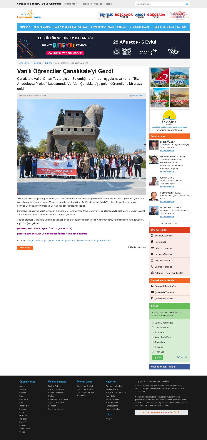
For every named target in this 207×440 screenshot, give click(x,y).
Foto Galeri (87, 4)
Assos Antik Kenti (163, 337)
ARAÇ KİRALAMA (42, 27)
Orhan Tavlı (54, 240)
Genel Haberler (112, 389)
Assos (22, 386)
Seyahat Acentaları (164, 235)
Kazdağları (160, 342)
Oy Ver (157, 357)
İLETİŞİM (181, 27)
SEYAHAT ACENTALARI (102, 27)
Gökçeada (159, 347)
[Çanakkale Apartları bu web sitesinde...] (169, 121)
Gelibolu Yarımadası (164, 323)
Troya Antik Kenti (102, 240)
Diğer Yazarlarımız (170, 224)
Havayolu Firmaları (163, 254)
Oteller (51, 396)
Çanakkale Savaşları (164, 298)
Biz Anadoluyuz (40, 240)
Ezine (21, 412)
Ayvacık (22, 389)
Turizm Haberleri (113, 409)
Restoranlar (160, 242)
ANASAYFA (25, 27)
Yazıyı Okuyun (167, 150)
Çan (21, 402)
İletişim (109, 419)
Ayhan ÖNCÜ (167, 177)
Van (29, 240)
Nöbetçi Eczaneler (163, 248)
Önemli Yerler (71, 4)
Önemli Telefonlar (163, 267)
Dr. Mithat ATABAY (170, 207)
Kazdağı (23, 422)
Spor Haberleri (112, 402)
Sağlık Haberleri (112, 399)
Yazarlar (108, 4)
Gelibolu (23, 415)
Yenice (22, 432)
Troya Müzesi (68, 240)
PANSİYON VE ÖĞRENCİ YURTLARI (71, 27)
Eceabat (23, 409)
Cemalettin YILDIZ (170, 192)
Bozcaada (159, 332)
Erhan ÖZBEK (167, 141)
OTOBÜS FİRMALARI (140, 27)
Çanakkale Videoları (164, 292)
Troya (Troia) (24, 429)
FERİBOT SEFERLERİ (164, 27)
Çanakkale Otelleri (85, 386)
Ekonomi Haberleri (114, 386)
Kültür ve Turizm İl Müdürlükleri (169, 273)
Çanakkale (24, 406)
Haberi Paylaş (24, 248)
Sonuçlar (183, 357)
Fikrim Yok (159, 352)
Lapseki (22, 425)
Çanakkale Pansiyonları (58, 399)
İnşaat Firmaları (162, 260)
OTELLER (121, 27)
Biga (21, 396)
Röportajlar (110, 396)
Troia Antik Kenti (162, 327)
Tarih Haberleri (112, 406)
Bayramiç (23, 393)
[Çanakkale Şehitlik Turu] (169, 88)
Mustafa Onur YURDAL (173, 156)
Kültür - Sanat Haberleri (116, 393)
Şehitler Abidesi (84, 240)
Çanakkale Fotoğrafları (165, 286)
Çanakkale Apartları (85, 389)
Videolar (98, 4)
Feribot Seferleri (55, 386)
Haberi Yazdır (138, 95)
